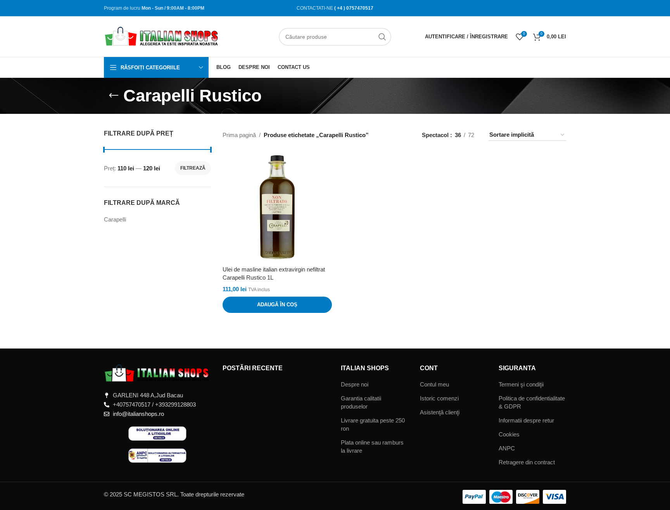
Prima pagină (239, 135)
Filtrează (192, 168)
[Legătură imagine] (157, 372)
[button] (277, 305)
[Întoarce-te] (113, 95)
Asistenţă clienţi (439, 412)
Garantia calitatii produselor (361, 402)
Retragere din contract (527, 462)
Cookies (509, 434)
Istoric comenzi (439, 398)
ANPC (507, 448)
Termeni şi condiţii (521, 384)
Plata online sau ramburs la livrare (372, 446)
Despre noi (354, 384)
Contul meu (434, 384)
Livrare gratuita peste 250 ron (373, 424)
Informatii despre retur (526, 420)
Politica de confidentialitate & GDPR (532, 402)
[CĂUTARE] (382, 37)
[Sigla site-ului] (162, 36)
